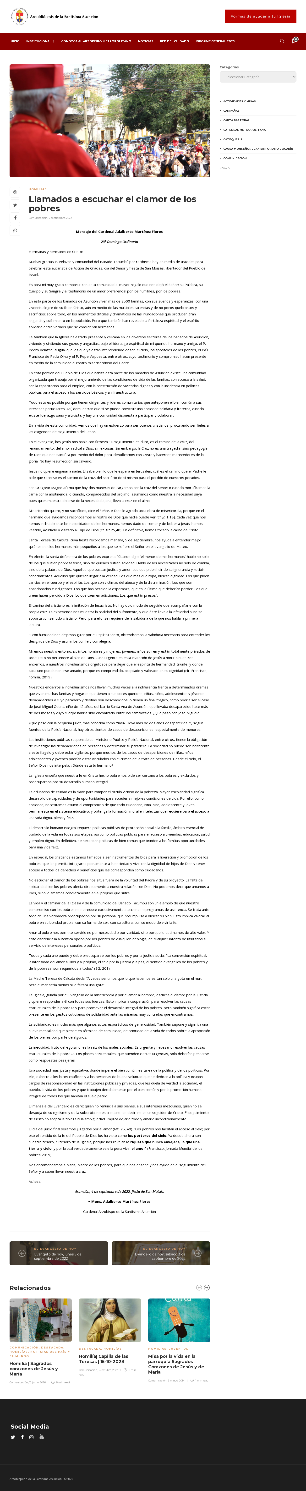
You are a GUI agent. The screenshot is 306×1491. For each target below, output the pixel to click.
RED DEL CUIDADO (174, 41)
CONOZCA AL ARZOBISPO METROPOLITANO (96, 41)
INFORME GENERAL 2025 (215, 41)
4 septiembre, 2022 (60, 218)
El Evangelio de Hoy (55, 1248)
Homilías (38, 189)
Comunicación (38, 218)
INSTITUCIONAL (38, 41)
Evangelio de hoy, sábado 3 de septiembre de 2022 (160, 1256)
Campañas (231, 110)
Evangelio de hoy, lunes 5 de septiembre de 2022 (58, 1256)
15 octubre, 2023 (108, 1370)
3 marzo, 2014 (176, 1380)
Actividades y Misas (239, 101)
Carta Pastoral (236, 120)
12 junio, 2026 (37, 1382)
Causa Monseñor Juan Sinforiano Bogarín (258, 148)
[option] (40, 1341)
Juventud (179, 1348)
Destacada (52, 1347)
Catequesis (232, 139)
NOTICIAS (145, 41)
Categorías (229, 67)
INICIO (15, 41)
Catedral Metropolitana (244, 130)
